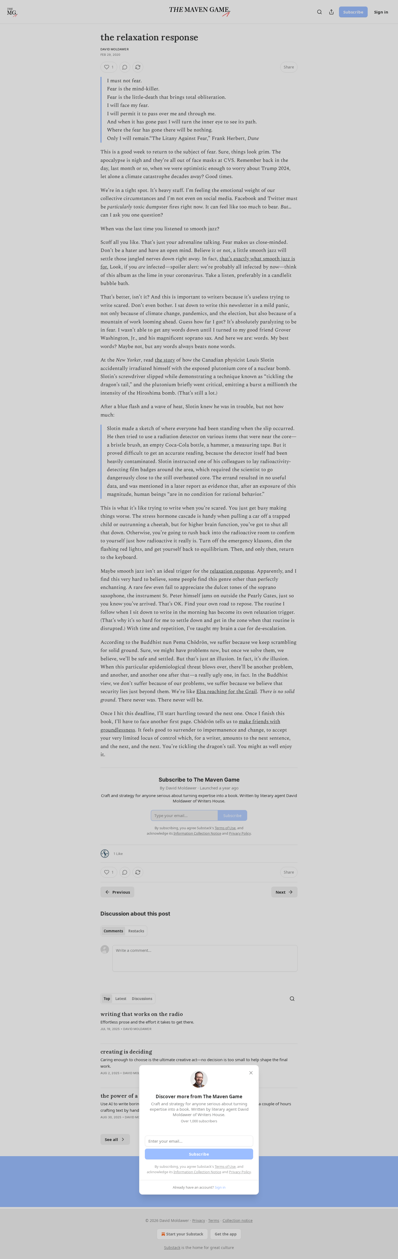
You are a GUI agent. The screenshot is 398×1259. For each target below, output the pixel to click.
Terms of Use (225, 1166)
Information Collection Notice (197, 1171)
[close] (251, 1072)
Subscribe (199, 1154)
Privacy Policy (240, 1171)
